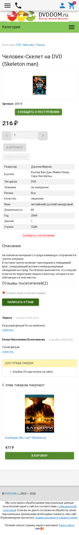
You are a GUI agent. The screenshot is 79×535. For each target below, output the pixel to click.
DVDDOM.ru (12, 493)
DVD (18, 44)
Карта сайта (66, 525)
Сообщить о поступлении (38, 111)
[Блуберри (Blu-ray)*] (39, 413)
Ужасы (40, 44)
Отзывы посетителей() (25, 283)
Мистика (28, 44)
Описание (11, 246)
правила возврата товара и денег (56, 517)
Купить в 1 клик (16, 156)
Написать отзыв (20, 302)
